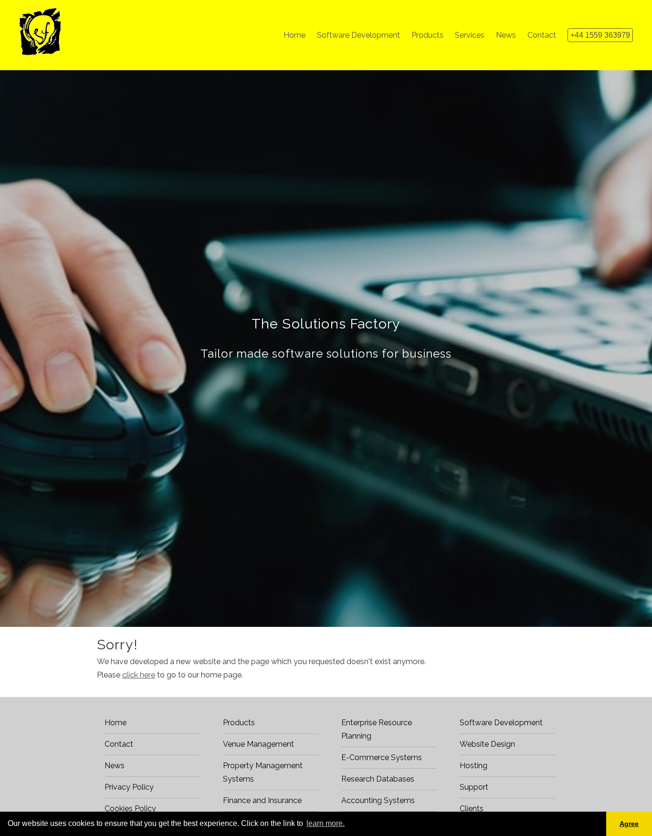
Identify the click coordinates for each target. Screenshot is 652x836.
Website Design (487, 744)
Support (474, 787)
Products (239, 722)
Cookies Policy (130, 808)
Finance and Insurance (262, 800)
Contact (119, 744)
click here (138, 674)
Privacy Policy (129, 787)
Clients (472, 808)
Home (115, 722)
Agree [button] (629, 823)
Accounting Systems (378, 800)
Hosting (473, 765)
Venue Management (258, 744)
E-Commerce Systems (381, 757)
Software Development (501, 722)
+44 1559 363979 (600, 35)
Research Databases (377, 778)
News (115, 765)
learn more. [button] (325, 823)
